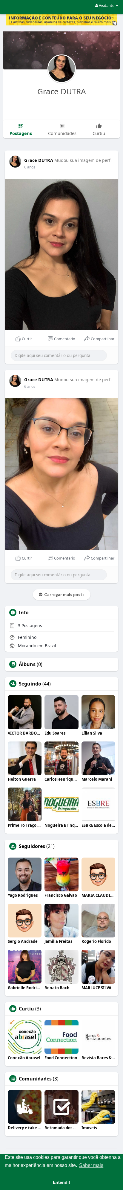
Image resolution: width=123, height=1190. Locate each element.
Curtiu (26, 1008)
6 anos (29, 167)
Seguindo (30, 683)
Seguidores (32, 846)
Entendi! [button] (61, 1182)
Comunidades (35, 1078)
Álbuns (27, 664)
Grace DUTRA (61, 91)
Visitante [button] (106, 5)
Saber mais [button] (91, 1165)
